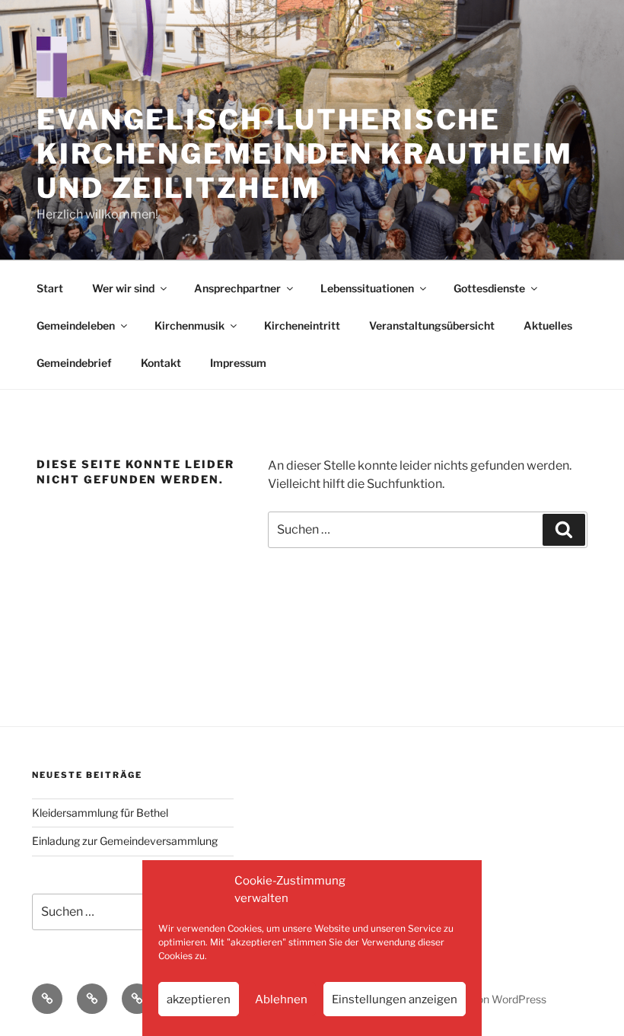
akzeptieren (199, 999)
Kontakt (161, 362)
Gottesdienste (489, 288)
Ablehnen (281, 999)
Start (50, 288)
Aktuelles (548, 325)
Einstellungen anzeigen (394, 999)
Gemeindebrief (74, 362)
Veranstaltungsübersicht (432, 325)
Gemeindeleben (76, 325)
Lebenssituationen (367, 288)
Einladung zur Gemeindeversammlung (125, 840)
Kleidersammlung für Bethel (100, 812)
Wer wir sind (123, 288)
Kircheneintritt (302, 325)
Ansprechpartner (237, 288)
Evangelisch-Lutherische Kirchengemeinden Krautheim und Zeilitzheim (305, 154)
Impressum (238, 362)
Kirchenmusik (189, 325)
